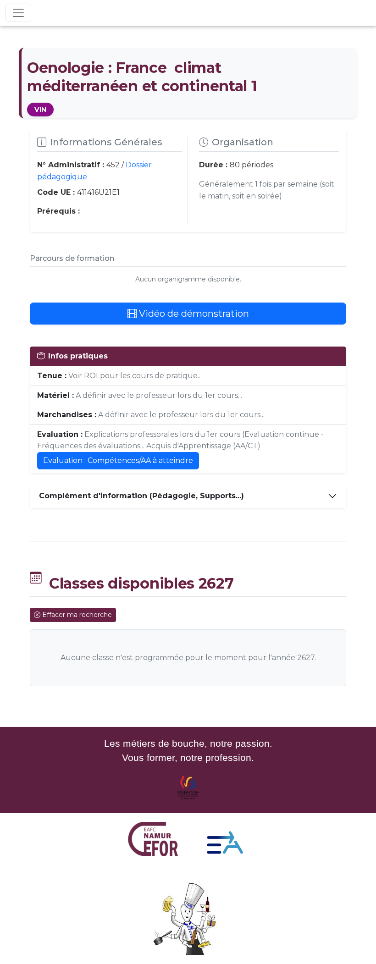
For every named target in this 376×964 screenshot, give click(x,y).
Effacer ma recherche (77, 615)
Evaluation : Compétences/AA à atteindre (118, 460)
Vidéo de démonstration (193, 313)
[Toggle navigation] (18, 13)
